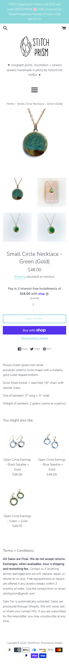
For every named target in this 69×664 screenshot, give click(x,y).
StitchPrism (33, 643)
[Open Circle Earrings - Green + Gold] (17, 497)
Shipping (19, 277)
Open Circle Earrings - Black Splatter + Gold (17, 465)
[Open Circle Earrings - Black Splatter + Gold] (17, 440)
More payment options (34, 338)
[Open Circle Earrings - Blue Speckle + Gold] (51, 440)
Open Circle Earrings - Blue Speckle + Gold (52, 465)
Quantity (34, 298)
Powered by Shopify (52, 643)
